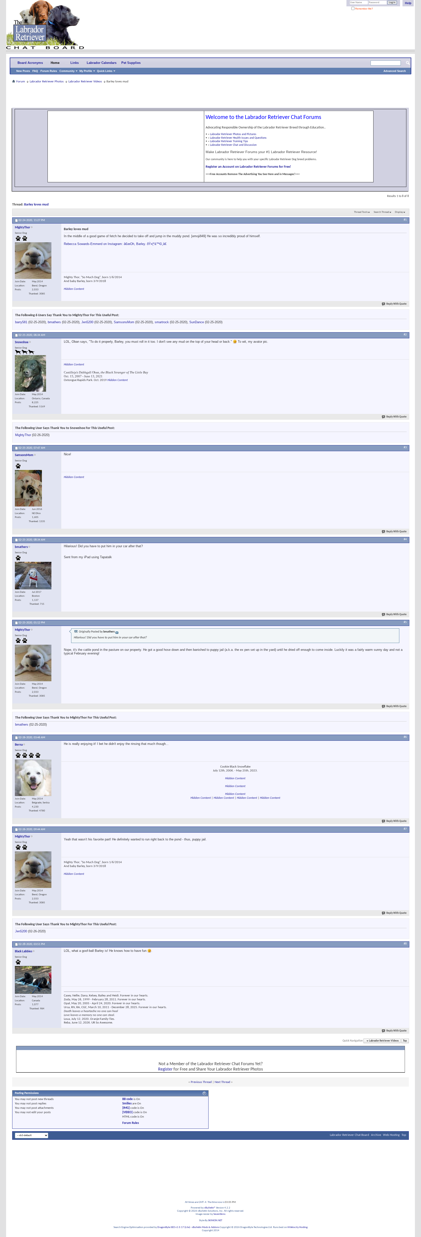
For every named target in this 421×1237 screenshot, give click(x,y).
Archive (376, 1135)
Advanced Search (394, 70)
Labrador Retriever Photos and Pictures (233, 134)
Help (408, 3)
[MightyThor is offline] (33, 260)
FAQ (35, 70)
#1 (405, 219)
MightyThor (23, 435)
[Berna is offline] (33, 778)
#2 (405, 334)
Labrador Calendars (101, 63)
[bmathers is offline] (33, 575)
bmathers (54, 322)
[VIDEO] (127, 1112)
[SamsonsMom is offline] (28, 488)
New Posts (23, 70)
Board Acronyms (30, 63)
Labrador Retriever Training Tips (229, 141)
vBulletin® (209, 1208)
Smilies (127, 1103)
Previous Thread (201, 1082)
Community (67, 70)
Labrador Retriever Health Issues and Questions (238, 137)
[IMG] (126, 1108)
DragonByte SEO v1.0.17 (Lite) (173, 1227)
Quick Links (104, 70)
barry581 (21, 322)
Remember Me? (363, 8)
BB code (127, 1099)
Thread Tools (361, 212)
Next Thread (222, 1082)
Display (399, 212)
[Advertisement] (210, 96)
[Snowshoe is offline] (30, 373)
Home (55, 63)
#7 (405, 829)
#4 (405, 539)
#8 (405, 943)
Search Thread (381, 212)
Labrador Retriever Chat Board (349, 1135)
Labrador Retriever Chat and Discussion (233, 145)
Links (74, 63)
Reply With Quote (396, 304)
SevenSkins (219, 1214)
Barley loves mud (36, 204)
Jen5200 (87, 322)
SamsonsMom (124, 322)
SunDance (196, 322)
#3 (405, 447)
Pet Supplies (131, 63)
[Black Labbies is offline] (33, 980)
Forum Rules (48, 70)
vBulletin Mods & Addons (205, 1227)
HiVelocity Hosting (297, 1227)
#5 (405, 622)
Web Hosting (391, 1135)
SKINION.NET (215, 1220)
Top (405, 1041)
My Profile (85, 70)
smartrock (162, 322)
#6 (405, 737)
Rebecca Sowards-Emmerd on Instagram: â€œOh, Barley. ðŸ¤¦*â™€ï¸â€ (115, 244)
